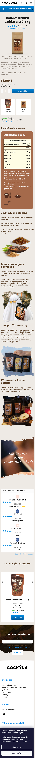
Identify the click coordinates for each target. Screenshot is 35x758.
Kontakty (5, 695)
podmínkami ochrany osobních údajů (17, 648)
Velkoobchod (6, 692)
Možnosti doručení (7, 122)
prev (2, 581)
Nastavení (16, 747)
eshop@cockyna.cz (8, 709)
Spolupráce (6, 690)
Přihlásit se (17, 653)
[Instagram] (4, 713)
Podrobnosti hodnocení (17, 28)
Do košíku (23, 91)
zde (25, 741)
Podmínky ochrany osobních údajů (14, 687)
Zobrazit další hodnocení (24, 554)
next (32, 581)
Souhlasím (16, 753)
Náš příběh (5, 697)
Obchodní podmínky (9, 685)
